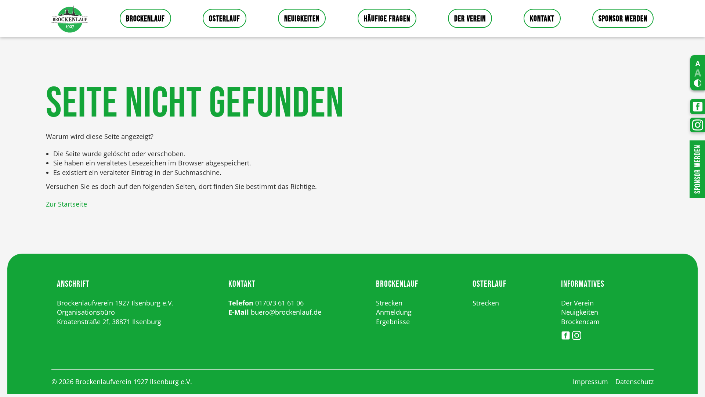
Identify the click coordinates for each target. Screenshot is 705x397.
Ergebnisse (393, 321)
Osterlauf (224, 19)
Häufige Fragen (387, 19)
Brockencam (580, 321)
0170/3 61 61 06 (279, 302)
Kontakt (542, 19)
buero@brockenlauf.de (286, 312)
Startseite (69, 18)
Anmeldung (394, 312)
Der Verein (470, 19)
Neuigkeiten (301, 19)
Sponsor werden (623, 19)
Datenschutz (634, 381)
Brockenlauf (145, 19)
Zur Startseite (66, 204)
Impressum (590, 381)
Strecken (389, 302)
